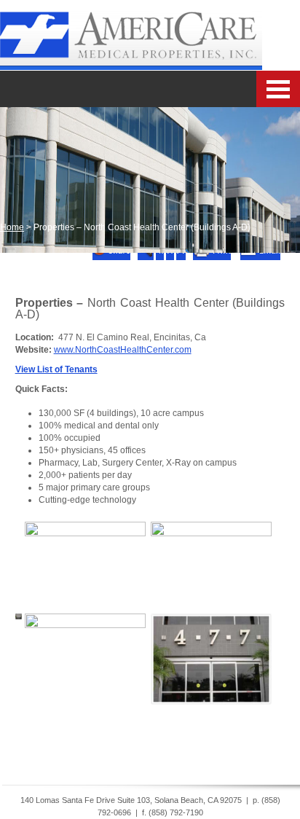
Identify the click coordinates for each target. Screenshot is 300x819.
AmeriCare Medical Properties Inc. (131, 35)
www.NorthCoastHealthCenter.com (123, 350)
